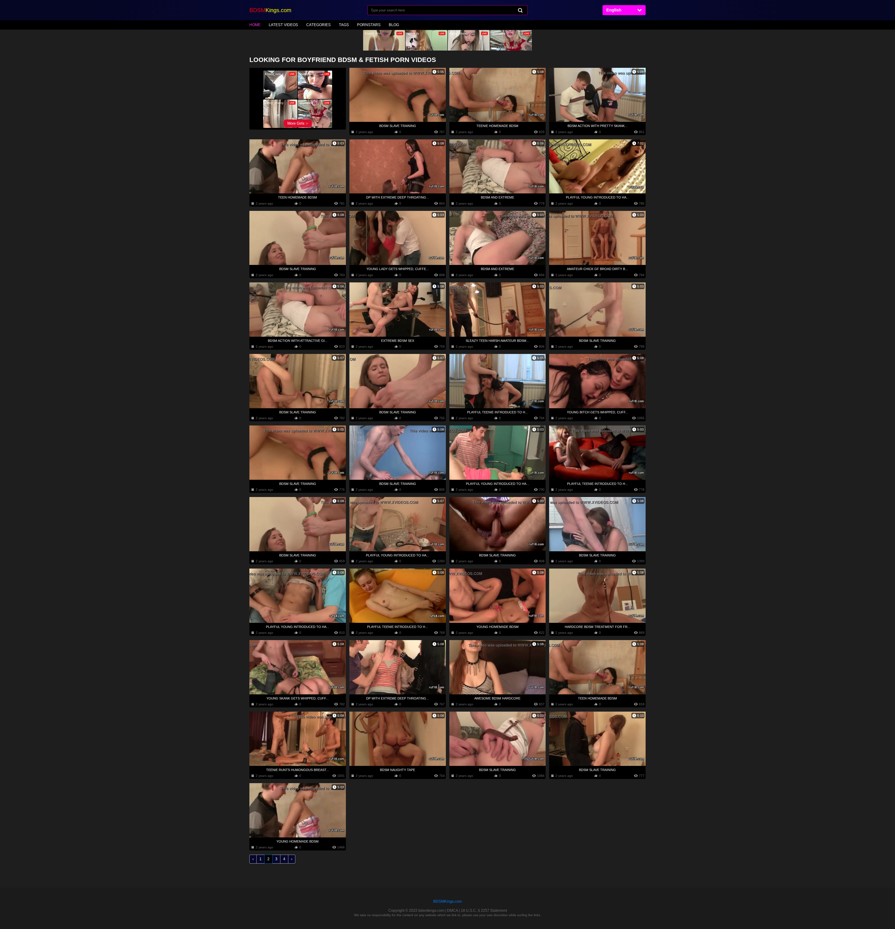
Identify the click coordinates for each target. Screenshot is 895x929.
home (255, 25)
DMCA (452, 910)
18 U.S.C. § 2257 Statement (484, 910)
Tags (344, 25)
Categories (318, 25)
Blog (394, 25)
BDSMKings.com (447, 901)
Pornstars (369, 25)
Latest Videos (283, 25)
